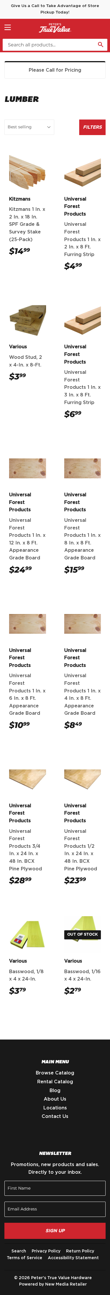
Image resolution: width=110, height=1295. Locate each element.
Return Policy (80, 1251)
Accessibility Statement (73, 1258)
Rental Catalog (55, 1081)
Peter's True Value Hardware (61, 1278)
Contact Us (55, 1116)
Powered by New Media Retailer (53, 1284)
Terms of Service (24, 1258)
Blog (55, 1090)
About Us (55, 1099)
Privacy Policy (46, 1251)
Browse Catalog (55, 1073)
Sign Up (55, 1231)
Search (18, 1251)
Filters (92, 127)
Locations (55, 1108)
